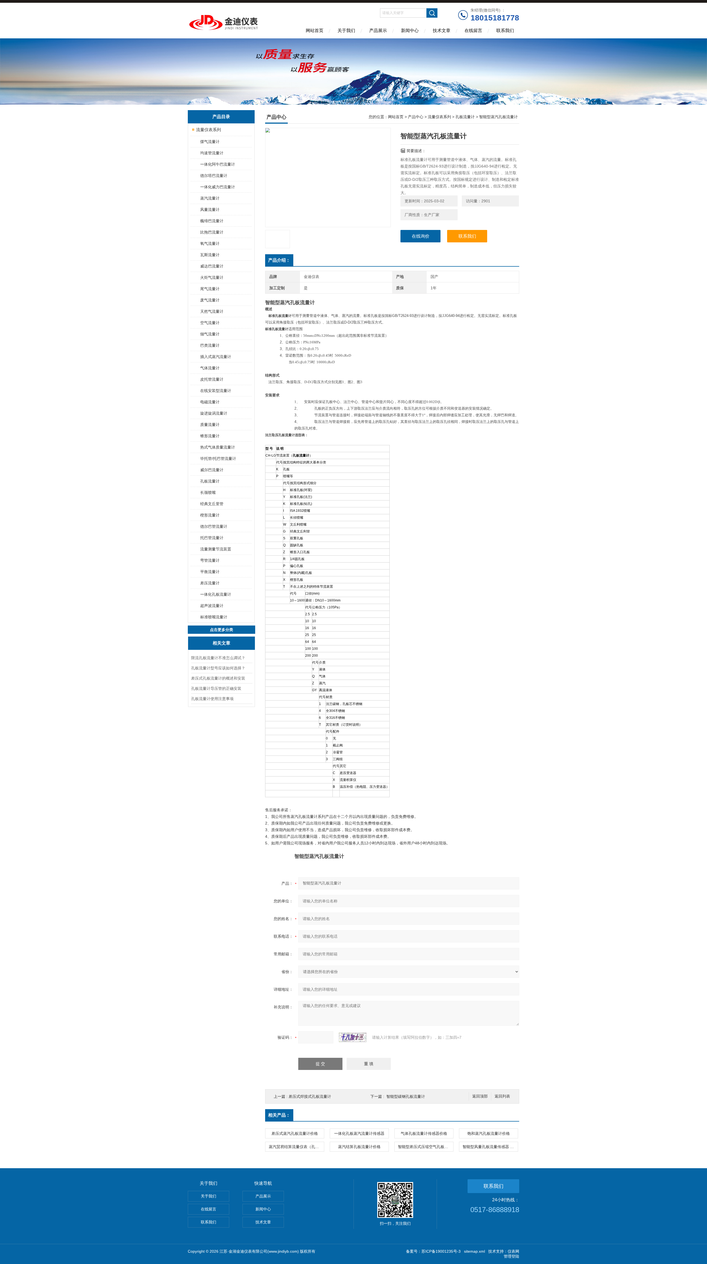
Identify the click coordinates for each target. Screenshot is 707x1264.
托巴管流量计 (211, 538)
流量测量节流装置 (215, 549)
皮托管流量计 (211, 379)
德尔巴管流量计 (213, 526)
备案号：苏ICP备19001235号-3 (433, 1251)
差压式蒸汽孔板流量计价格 (294, 1133)
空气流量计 (210, 322)
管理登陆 (511, 1256)
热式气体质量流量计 (217, 447)
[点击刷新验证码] (352, 1037)
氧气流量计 (210, 243)
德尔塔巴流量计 (213, 175)
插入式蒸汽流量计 (215, 356)
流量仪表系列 (208, 129)
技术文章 (441, 30)
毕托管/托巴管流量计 (218, 458)
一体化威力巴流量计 (217, 187)
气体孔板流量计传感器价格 (424, 1133)
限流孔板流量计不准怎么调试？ (218, 658)
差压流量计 (210, 583)
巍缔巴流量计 (211, 221)
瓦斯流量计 (210, 255)
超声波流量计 (211, 605)
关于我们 (346, 30)
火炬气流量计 (211, 277)
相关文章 (221, 643)
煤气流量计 (210, 141)
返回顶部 (480, 1096)
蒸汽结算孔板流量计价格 (359, 1146)
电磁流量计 (210, 402)
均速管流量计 (211, 153)
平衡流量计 (210, 571)
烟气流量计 (210, 334)
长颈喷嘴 (208, 492)
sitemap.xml (474, 1251)
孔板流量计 (210, 481)
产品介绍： (279, 260)
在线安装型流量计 (215, 390)
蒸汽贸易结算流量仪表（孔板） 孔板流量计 (296, 1146)
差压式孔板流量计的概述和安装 (218, 678)
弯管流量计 (210, 560)
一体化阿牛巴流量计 (217, 164)
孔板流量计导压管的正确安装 (216, 688)
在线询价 (420, 236)
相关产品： (279, 1115)
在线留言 (473, 30)
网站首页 (314, 30)
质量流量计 (210, 424)
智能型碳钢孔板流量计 (405, 1096)
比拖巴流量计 (211, 232)
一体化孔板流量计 (215, 594)
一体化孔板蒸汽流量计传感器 (359, 1133)
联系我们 (505, 30)
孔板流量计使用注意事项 (212, 698)
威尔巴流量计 (211, 470)
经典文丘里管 (211, 504)
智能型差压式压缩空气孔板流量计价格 (425, 1146)
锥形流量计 (210, 436)
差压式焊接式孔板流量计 (310, 1096)
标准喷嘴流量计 (213, 617)
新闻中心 (410, 30)
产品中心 (415, 117)
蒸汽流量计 (210, 198)
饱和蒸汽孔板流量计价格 (488, 1133)
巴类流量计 (210, 345)
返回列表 (502, 1096)
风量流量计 (210, 209)
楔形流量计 (210, 515)
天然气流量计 (211, 311)
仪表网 (513, 1251)
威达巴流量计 (211, 266)
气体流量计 (210, 368)
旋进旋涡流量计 (213, 413)
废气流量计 (210, 300)
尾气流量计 (210, 289)
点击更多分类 (221, 629)
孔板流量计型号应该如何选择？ (218, 668)
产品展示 (378, 30)
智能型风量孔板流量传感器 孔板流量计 (490, 1146)
